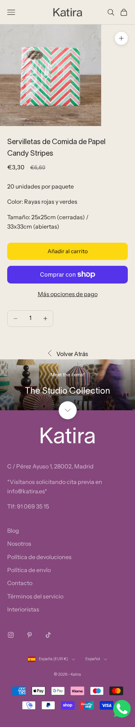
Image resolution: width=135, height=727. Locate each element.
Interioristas (23, 609)
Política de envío (29, 570)
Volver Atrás (72, 354)
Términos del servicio (35, 596)
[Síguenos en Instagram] (10, 635)
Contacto (19, 583)
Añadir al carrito (68, 251)
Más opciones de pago (68, 294)
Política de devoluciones (39, 557)
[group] (67, 384)
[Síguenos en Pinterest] (29, 635)
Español (92, 659)
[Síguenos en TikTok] (48, 635)
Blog (13, 530)
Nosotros (19, 543)
